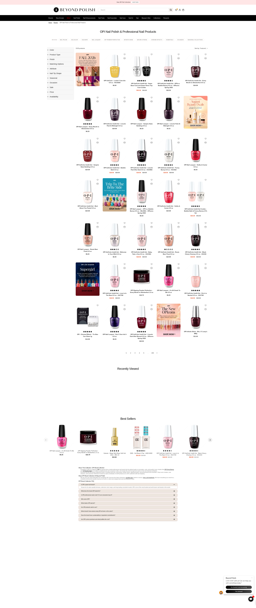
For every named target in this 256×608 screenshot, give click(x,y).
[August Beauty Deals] (196, 112)
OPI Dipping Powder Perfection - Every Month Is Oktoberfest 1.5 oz (88, 451)
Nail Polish (77, 18)
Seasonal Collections (195, 39)
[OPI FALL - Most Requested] (88, 69)
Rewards (166, 18)
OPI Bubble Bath (87, 471)
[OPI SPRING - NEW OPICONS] (168, 320)
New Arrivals (60, 18)
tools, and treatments (148, 477)
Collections (157, 18)
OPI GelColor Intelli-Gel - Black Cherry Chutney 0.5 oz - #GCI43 (194, 454)
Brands (50, 18)
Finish (52, 59)
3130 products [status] (80, 48)
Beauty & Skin (146, 18)
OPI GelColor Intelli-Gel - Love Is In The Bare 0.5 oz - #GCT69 (168, 454)
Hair (137, 18)
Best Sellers (128, 418)
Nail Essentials (112, 18)
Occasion (180, 39)
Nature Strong (142, 39)
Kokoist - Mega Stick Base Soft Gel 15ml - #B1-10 (115, 454)
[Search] (171, 10)
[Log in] (180, 10)
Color (52, 50)
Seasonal (53, 78)
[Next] (210, 440)
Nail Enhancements (89, 18)
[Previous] (46, 440)
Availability (54, 97)
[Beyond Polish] (75, 10)
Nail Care (123, 18)
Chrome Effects (156, 39)
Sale (68, 18)
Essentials (169, 39)
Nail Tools (101, 18)
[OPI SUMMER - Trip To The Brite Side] (114, 194)
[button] (201, 48)
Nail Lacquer (96, 39)
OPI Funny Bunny (169, 469)
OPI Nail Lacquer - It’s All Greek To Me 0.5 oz (62, 451)
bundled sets (129, 477)
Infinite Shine (128, 39)
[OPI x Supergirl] (88, 279)
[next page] (157, 353)
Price (52, 92)
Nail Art (131, 18)
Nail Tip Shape (55, 73)
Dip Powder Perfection (112, 39)
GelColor (74, 39)
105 (152, 353)
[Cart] (183, 10)
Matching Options (57, 64)
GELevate (85, 39)
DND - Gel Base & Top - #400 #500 (141, 453)
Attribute (53, 69)
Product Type (55, 55)
